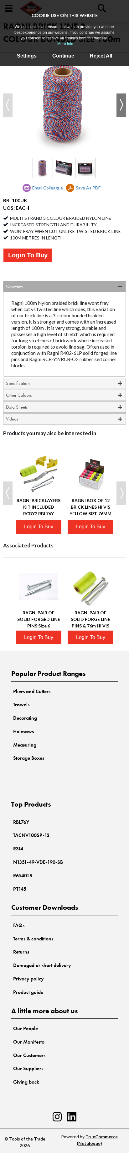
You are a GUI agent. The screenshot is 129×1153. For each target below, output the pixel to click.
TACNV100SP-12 (31, 835)
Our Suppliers (28, 1068)
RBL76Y (21, 822)
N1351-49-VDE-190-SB (38, 862)
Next (121, 105)
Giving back (26, 1082)
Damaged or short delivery (42, 965)
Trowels (21, 704)
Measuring (24, 745)
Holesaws (23, 731)
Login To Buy (28, 255)
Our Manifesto (28, 1042)
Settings (27, 55)
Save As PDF (88, 187)
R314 (18, 848)
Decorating (25, 718)
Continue (63, 55)
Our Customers (29, 1055)
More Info (65, 44)
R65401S (22, 875)
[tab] (64, 286)
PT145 (19, 889)
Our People (25, 1028)
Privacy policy (28, 978)
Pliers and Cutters (31, 691)
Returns (21, 952)
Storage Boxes (28, 758)
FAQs (18, 925)
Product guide (28, 992)
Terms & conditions (33, 938)
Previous (8, 105)
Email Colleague (47, 187)
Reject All (101, 55)
